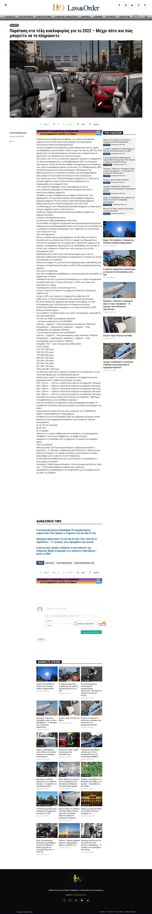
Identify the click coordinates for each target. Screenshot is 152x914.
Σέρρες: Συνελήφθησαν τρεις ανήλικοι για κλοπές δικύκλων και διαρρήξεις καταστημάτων (46, 753)
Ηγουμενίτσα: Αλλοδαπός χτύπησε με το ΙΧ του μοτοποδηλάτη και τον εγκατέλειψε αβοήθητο (90, 753)
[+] (78, 616)
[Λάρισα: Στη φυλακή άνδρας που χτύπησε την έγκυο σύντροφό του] (91, 798)
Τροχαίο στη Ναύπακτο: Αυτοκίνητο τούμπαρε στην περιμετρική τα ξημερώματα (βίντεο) (91, 721)
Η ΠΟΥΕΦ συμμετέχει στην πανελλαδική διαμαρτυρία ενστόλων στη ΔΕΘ (46, 811)
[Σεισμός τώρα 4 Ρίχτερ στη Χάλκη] (69, 708)
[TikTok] (138, 5)
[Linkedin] (132, 5)
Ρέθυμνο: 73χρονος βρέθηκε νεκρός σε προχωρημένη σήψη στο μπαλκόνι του (69, 842)
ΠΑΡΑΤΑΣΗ (50, 563)
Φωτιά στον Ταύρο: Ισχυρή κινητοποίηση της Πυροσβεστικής (68, 752)
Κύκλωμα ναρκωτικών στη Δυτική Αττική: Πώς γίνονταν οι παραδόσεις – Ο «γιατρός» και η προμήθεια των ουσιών (66, 540)
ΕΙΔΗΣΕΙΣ (14, 25)
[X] (145, 5)
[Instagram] (125, 5)
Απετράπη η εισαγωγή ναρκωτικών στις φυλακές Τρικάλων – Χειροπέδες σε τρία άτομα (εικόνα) (46, 782)
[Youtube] (82, 900)
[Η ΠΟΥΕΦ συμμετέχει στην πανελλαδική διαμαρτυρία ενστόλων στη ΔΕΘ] (47, 798)
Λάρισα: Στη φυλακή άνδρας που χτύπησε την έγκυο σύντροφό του (91, 811)
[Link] (71, 616)
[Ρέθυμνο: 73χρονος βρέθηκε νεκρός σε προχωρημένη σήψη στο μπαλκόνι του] (69, 830)
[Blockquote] (65, 616)
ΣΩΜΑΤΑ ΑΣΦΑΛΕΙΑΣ (44, 805)
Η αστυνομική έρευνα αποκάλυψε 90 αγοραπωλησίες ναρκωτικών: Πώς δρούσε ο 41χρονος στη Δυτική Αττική (66, 532)
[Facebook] (119, 5)
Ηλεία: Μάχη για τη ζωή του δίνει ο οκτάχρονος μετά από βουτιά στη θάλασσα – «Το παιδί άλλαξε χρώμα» (69, 782)
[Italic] (50, 616)
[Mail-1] (88, 900)
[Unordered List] (62, 616)
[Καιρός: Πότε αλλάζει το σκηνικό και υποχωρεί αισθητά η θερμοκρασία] (47, 674)
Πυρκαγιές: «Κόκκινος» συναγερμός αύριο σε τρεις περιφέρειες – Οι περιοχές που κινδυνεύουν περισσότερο (46, 722)
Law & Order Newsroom (18, 133)
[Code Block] (68, 616)
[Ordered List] (59, 616)
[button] (146, 17)
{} (75, 616)
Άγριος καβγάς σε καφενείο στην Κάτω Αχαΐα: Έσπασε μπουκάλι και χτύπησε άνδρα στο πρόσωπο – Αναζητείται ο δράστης (69, 813)
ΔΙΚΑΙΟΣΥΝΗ (86, 805)
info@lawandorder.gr (79, 895)
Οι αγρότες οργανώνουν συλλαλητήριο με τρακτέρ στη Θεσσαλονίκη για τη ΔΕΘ (68, 687)
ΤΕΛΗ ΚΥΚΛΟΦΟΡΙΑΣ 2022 (84, 563)
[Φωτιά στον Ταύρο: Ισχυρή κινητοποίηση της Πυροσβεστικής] (69, 739)
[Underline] (53, 616)
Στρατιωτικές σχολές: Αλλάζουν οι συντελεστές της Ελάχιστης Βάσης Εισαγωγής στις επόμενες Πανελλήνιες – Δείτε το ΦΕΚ (66, 550)
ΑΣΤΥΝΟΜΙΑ (86, 680)
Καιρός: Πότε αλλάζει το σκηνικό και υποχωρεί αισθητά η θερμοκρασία (45, 686)
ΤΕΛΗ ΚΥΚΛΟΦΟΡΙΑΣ (64, 563)
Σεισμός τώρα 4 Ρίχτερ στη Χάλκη (69, 719)
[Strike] (56, 616)
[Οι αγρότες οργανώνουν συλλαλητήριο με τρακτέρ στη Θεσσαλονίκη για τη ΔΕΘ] (69, 674)
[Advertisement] (69, 495)
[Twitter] (70, 900)
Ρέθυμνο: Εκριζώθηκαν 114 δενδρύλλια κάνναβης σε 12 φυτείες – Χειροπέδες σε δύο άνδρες (91, 782)
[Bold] (47, 616)
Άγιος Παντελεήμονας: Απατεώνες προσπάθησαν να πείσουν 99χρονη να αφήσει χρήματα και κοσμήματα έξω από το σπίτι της (46, 846)
